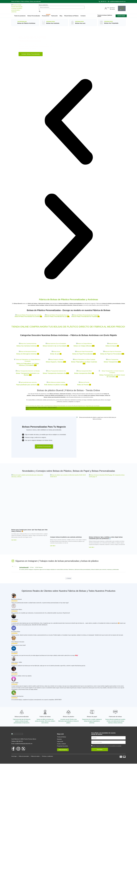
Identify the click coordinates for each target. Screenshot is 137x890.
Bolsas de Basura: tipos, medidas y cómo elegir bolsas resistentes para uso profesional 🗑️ (106, 537)
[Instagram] (18, 749)
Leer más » (14, 540)
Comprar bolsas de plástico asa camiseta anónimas (66, 537)
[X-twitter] (23, 749)
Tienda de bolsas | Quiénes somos (104, 16)
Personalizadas (50, 21)
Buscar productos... (44, 5)
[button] (19, 16)
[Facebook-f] (13, 749)
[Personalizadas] (43, 22)
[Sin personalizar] (14, 22)
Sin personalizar (22, 21)
